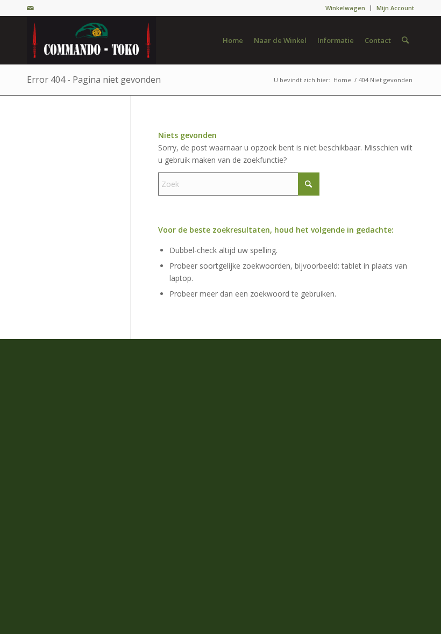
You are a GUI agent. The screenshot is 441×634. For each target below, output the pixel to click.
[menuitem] (345, 8)
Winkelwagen (345, 8)
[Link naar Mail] (30, 8)
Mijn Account (395, 8)
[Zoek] (405, 40)
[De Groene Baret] (91, 40)
